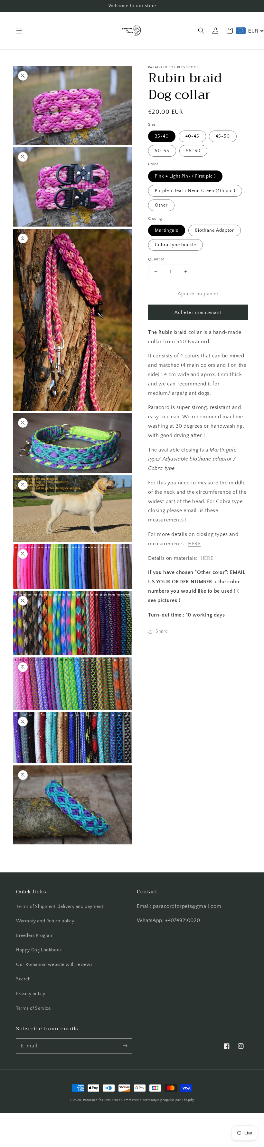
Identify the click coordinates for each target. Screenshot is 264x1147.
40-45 (192, 136)
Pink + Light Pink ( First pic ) (185, 176)
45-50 (223, 136)
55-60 (193, 150)
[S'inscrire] (125, 1046)
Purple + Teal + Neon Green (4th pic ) (195, 190)
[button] (19, 31)
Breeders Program (35, 935)
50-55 (162, 150)
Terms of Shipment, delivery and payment (59, 906)
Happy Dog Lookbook (39, 950)
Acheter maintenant (198, 312)
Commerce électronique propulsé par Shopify (157, 1100)
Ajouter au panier (198, 293)
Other (161, 205)
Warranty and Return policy (45, 921)
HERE (194, 544)
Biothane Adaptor (214, 230)
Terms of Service (33, 1008)
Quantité (156, 259)
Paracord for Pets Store (102, 1100)
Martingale (166, 230)
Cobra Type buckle (175, 245)
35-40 (162, 136)
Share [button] (162, 631)
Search (23, 979)
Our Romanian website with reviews (54, 964)
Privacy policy (30, 993)
